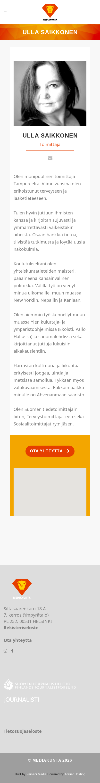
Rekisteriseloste (21, 627)
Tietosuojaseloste (23, 731)
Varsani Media (36, 774)
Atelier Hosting (75, 774)
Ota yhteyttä (46, 451)
